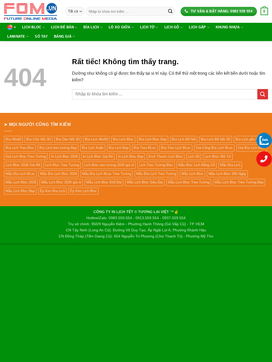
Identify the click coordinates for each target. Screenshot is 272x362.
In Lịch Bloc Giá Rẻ (98, 156)
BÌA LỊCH (91, 27)
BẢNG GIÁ (62, 36)
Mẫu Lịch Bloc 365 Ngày (227, 174)
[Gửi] (170, 11)
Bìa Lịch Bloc (123, 139)
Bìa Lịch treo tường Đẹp (58, 148)
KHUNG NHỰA (228, 27)
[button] (264, 11)
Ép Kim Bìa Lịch (52, 191)
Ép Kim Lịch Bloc (83, 191)
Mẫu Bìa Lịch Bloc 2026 (58, 174)
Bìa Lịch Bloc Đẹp (153, 139)
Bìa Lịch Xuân (93, 148)
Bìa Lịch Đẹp (119, 148)
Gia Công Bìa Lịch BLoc (214, 148)
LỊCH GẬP (197, 27)
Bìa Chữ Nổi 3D (38, 139)
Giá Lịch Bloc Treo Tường (26, 156)
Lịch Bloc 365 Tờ (218, 156)
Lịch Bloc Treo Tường (62, 165)
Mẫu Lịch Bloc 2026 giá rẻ (61, 182)
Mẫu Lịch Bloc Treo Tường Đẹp (239, 182)
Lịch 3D (193, 156)
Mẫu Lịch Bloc (192, 174)
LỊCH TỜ (147, 27)
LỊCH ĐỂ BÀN (62, 27)
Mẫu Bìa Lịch (230, 165)
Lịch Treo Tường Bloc (156, 165)
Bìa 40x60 (13, 139)
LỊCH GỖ (171, 27)
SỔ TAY (41, 36)
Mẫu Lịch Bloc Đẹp (20, 191)
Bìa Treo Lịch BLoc (176, 148)
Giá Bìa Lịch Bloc (251, 148)
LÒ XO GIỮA (119, 27)
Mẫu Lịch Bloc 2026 (21, 182)
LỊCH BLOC (31, 27)
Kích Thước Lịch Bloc (165, 156)
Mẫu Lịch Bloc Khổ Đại (104, 182)
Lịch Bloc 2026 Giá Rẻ (23, 165)
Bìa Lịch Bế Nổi (184, 139)
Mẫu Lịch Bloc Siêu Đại (145, 182)
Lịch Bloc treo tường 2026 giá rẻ (109, 165)
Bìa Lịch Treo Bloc (20, 148)
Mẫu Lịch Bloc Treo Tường (189, 182)
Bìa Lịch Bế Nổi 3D (215, 139)
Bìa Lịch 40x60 (96, 139)
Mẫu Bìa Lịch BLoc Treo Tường (106, 174)
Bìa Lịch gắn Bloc (249, 139)
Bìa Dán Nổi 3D (68, 139)
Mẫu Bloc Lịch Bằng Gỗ (196, 165)
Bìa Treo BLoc (145, 148)
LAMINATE (16, 36)
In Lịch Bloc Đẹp (130, 156)
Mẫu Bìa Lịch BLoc (20, 174)
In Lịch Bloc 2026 (64, 156)
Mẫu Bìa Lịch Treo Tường (156, 174)
